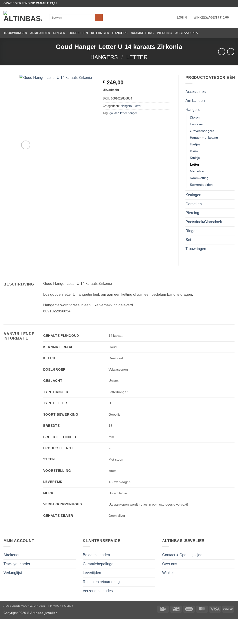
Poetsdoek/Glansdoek (203, 222)
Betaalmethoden (96, 555)
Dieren (195, 117)
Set (188, 240)
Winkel (168, 573)
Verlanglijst (12, 573)
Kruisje (195, 158)
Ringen (59, 33)
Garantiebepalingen (99, 564)
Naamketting (142, 33)
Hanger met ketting (204, 137)
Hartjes (195, 144)
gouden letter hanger (123, 113)
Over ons (169, 564)
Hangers (120, 33)
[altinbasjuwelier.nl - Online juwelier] (22, 17)
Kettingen (100, 33)
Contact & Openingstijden (183, 555)
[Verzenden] (99, 18)
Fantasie (196, 124)
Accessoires (186, 33)
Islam (194, 151)
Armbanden (40, 33)
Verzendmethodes (98, 591)
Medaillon (197, 171)
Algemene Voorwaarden (24, 605)
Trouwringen (15, 33)
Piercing (164, 33)
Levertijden (92, 573)
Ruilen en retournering (101, 582)
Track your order (16, 564)
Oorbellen (78, 33)
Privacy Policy (60, 605)
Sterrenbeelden (201, 184)
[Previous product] (230, 51)
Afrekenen (11, 555)
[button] (182, 17)
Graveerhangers (202, 131)
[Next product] (221, 51)
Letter (137, 57)
